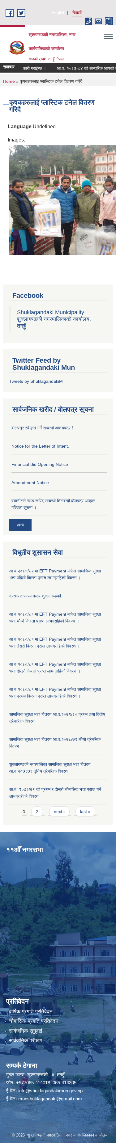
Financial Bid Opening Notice (39, 464)
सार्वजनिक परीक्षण (25, 1041)
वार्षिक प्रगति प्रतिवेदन (31, 1011)
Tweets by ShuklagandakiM (36, 381)
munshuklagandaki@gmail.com (50, 1098)
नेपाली (77, 12)
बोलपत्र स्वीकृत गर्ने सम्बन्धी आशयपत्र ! (42, 427)
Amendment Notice (30, 482)
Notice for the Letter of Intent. (40, 446)
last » (85, 811)
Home (9, 81)
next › (59, 811)
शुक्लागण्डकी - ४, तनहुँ (45, 1074)
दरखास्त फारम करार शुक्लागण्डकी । (37, 595)
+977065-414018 (33, 1082)
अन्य (20, 524)
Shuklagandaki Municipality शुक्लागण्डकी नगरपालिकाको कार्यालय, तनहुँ (54, 319)
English (58, 12)
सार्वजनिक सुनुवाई (25, 1031)
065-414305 (64, 1082)
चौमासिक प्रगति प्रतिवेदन (33, 1021)
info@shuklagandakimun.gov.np (50, 1090)
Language (20, 126)
